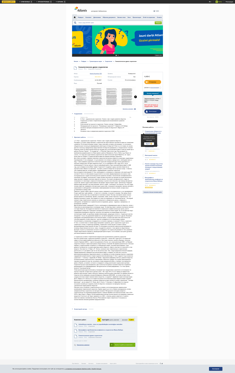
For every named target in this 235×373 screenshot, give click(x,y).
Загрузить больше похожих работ (153, 192)
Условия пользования (101, 363)
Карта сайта (113, 363)
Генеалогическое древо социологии (126, 61)
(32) (96, 73)
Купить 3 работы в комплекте (124, 345)
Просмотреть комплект (83, 345)
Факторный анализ (151, 155)
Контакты (90, 363)
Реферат (80, 69)
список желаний (154, 87)
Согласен (215, 369)
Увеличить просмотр (128, 109)
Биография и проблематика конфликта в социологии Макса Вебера (101, 330)
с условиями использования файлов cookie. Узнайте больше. (83, 369)
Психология (98, 69)
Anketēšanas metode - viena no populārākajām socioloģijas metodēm (100, 324)
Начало (76, 61)
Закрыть (157, 55)
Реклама (84, 363)
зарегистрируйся (149, 98)
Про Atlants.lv (75, 363)
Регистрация (229, 1)
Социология (91, 69)
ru (210, 1)
